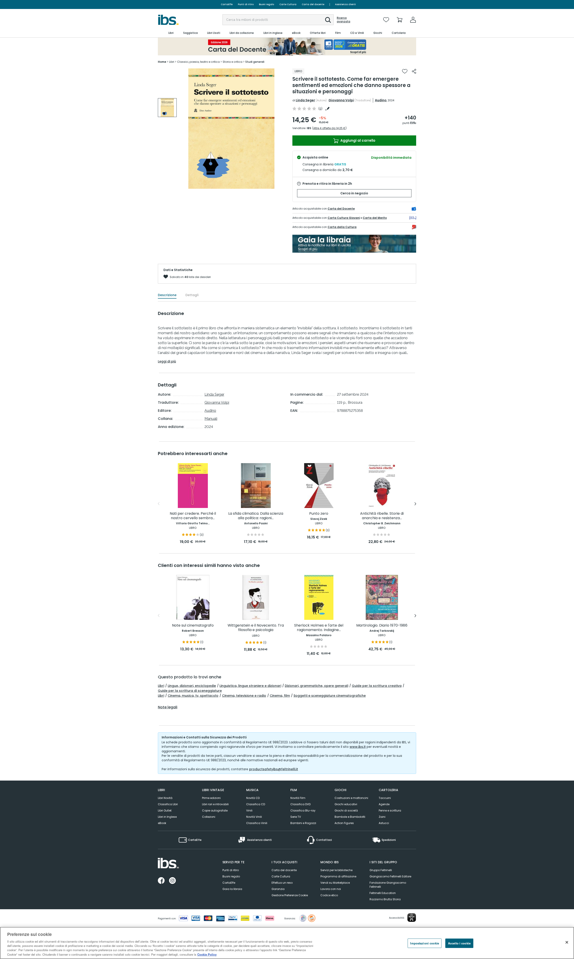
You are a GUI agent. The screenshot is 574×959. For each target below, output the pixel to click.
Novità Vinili (254, 817)
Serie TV (295, 817)
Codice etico (329, 895)
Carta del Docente (341, 208)
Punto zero (318, 513)
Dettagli (191, 295)
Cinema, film (280, 695)
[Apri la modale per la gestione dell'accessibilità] (411, 917)
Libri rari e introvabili (215, 804)
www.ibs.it (358, 746)
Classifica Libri (168, 804)
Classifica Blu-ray (302, 810)
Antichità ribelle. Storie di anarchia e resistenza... (382, 516)
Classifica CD (255, 804)
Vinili (249, 810)
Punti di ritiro (246, 4)
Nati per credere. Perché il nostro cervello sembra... (193, 516)
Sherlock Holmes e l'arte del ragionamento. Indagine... (318, 627)
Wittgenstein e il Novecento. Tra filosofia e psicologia (256, 627)
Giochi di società (346, 810)
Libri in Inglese (167, 817)
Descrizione (167, 295)
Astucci (384, 823)
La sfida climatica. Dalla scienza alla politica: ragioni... (255, 516)
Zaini (382, 817)
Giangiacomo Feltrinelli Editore (390, 876)
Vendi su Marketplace (335, 883)
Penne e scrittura (390, 810)
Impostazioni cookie (424, 943)
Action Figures (344, 823)
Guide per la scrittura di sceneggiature (190, 690)
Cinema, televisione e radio (244, 695)
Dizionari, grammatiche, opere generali (316, 685)
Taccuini (385, 798)
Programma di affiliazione (338, 876)
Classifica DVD (300, 804)
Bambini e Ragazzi (303, 823)
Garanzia (278, 889)
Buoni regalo (266, 4)
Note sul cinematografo (193, 625)
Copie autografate (215, 810)
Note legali (167, 707)
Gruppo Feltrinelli (381, 870)
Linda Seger (305, 100)
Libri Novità (165, 798)
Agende (384, 804)
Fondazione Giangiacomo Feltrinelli (388, 885)
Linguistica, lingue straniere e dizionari (250, 685)
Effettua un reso (282, 883)
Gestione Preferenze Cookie (290, 895)
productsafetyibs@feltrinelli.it (273, 769)
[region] (287, 943)
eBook (162, 823)
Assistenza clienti (345, 4)
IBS (309, 128)
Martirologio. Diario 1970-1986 (381, 625)
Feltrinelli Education (383, 893)
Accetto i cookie (459, 943)
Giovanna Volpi (341, 100)
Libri (161, 685)
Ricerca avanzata (343, 19)
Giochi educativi (346, 804)
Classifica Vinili (256, 823)
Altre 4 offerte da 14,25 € (329, 128)
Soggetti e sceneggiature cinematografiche (330, 695)
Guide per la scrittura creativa (377, 685)
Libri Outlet (165, 810)
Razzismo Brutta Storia (385, 899)
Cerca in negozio (354, 193)
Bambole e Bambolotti (350, 817)
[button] (328, 20)
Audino (381, 100)
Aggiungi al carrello (357, 140)
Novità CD (253, 798)
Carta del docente (313, 4)
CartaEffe (227, 4)
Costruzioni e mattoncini (351, 798)
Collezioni (208, 817)
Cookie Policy (207, 954)
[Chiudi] (567, 942)
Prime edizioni (211, 798)
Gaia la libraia (232, 889)
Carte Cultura (287, 4)
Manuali (210, 419)
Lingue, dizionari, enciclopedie (192, 685)
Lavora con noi (330, 889)
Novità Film (297, 798)
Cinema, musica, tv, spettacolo (193, 695)
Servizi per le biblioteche (336, 870)
